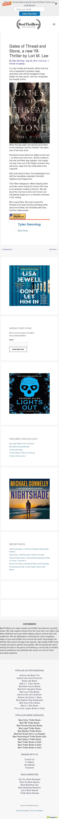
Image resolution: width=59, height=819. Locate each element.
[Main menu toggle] (54, 24)
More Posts (23, 230)
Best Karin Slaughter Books (29, 689)
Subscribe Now (29, 13)
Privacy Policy (20, 811)
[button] (29, 8)
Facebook (29, 767)
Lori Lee (42, 60)
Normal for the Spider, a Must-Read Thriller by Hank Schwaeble (29, 564)
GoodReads (29, 764)
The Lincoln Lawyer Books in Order (29, 708)
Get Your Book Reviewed (29, 779)
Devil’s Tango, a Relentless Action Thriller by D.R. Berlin (26, 555)
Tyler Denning (29, 224)
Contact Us (29, 759)
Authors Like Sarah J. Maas (30, 697)
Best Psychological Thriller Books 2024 (29, 736)
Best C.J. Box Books (29, 705)
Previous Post (6, 249)
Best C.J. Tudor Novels (30, 683)
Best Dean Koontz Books (29, 686)
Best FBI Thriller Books (30, 722)
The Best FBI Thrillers (16, 450)
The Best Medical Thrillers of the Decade (22, 453)
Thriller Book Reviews (29, 793)
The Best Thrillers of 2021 (17, 456)
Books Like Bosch (29, 680)
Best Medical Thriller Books (29, 731)
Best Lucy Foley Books (29, 691)
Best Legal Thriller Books (29, 728)
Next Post (54, 249)
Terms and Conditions (36, 811)
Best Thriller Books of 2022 (29, 742)
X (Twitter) (29, 762)
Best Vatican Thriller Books (29, 739)
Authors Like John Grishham (29, 694)
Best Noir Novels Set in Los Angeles (29, 733)
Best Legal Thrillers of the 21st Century (21, 444)
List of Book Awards (29, 790)
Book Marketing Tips (29, 784)
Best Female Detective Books (29, 725)
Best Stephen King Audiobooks (19, 447)
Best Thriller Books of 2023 (29, 744)
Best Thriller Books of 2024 (29, 747)
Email (11, 340)
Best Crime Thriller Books (30, 720)
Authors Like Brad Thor (29, 675)
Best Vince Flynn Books (29, 702)
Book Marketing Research (29, 787)
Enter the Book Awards (30, 782)
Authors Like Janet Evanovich (29, 678)
